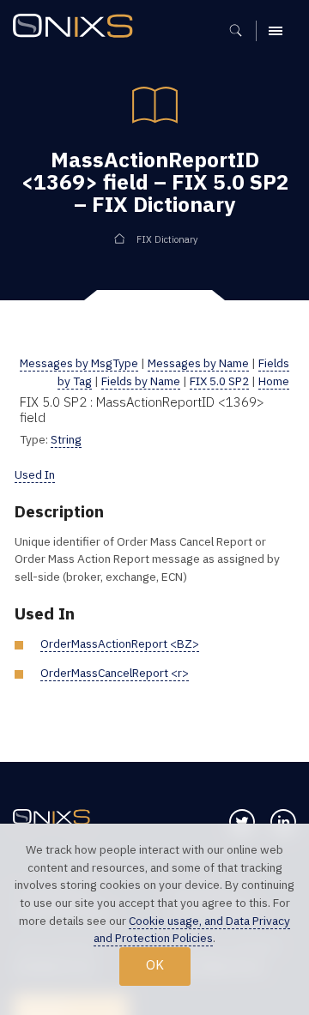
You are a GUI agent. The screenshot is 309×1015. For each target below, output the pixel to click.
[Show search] (242, 31)
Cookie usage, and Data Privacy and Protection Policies (192, 929)
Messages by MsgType (79, 363)
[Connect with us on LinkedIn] (283, 822)
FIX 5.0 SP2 (219, 381)
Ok (155, 965)
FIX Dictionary (166, 239)
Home (273, 381)
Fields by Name (140, 381)
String (66, 439)
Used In (35, 474)
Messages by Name (198, 363)
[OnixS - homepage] (77, 28)
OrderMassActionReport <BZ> (119, 643)
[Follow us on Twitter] (242, 822)
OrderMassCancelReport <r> (114, 672)
